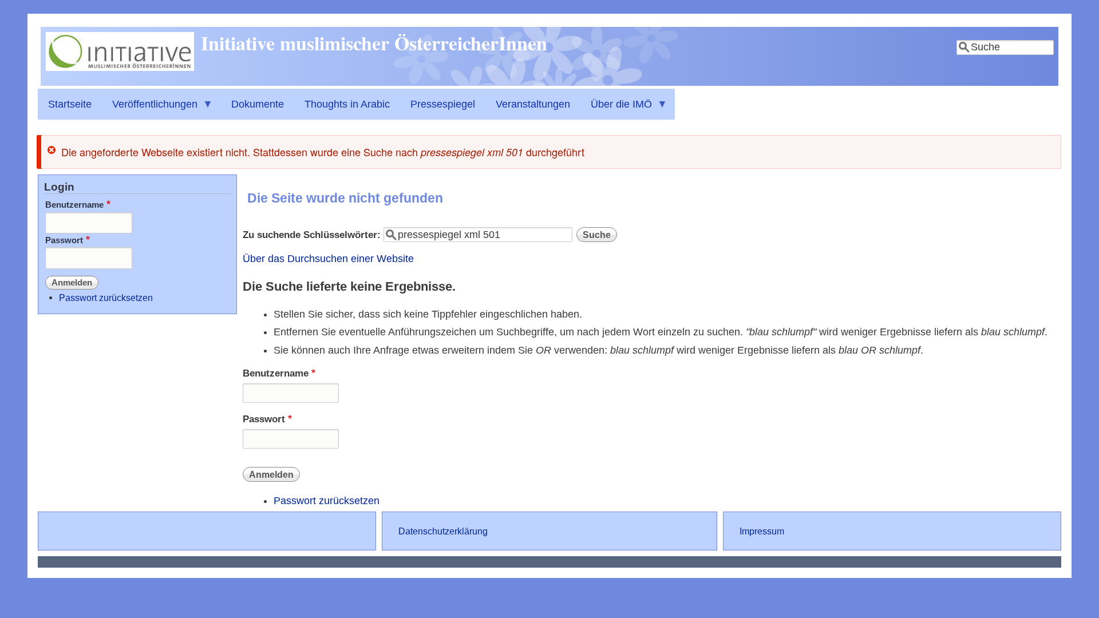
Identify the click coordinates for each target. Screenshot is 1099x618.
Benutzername (276, 373)
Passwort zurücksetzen (326, 500)
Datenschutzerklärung (443, 531)
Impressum (762, 531)
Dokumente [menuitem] (257, 104)
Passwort (264, 419)
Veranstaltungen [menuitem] (533, 104)
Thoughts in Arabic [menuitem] (347, 104)
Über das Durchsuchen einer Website (328, 258)
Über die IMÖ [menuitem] (616, 109)
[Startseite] (120, 67)
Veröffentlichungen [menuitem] (149, 109)
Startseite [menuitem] (70, 104)
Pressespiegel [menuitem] (442, 104)
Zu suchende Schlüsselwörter (310, 234)
